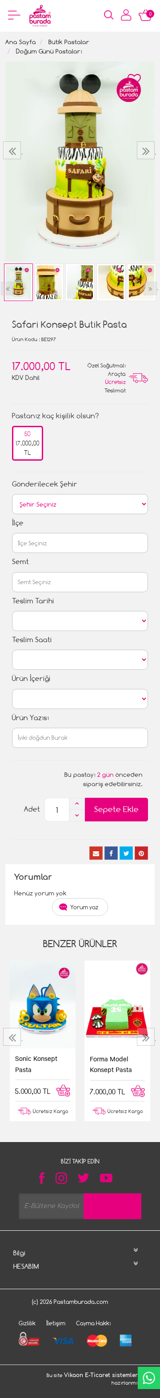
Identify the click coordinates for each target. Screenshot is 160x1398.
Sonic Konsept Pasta (36, 1063)
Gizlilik (27, 1323)
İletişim (55, 1323)
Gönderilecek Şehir (44, 484)
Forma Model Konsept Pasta (111, 1064)
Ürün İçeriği (31, 678)
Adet (32, 809)
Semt (20, 561)
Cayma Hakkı (93, 1323)
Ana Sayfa (20, 41)
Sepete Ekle (116, 809)
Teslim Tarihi (33, 601)
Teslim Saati (32, 639)
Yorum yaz (84, 907)
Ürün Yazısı (30, 717)
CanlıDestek (149, 1378)
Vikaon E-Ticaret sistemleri (102, 1375)
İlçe (18, 523)
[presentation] (13, 150)
